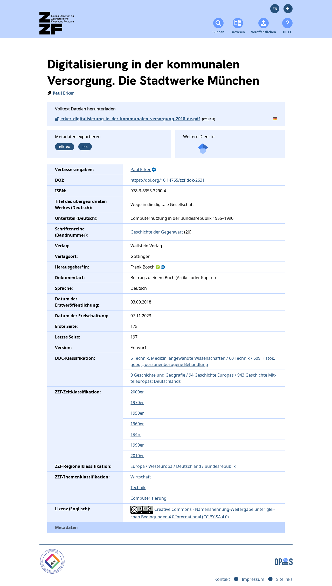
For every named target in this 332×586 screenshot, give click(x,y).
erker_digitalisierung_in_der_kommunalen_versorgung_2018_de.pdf (130, 119)
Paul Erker (63, 93)
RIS (85, 146)
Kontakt (222, 579)
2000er (137, 392)
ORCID (158, 267)
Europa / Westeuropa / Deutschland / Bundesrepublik (183, 466)
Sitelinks (284, 579)
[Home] (61, 25)
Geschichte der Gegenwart (156, 232)
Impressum (253, 579)
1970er (137, 402)
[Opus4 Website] (284, 561)
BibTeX (64, 146)
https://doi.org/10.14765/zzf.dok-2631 (167, 180)
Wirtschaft (140, 477)
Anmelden (288, 8)
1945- (135, 434)
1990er (137, 445)
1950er (137, 413)
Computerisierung (148, 498)
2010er (137, 455)
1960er (137, 424)
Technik (138, 487)
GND (154, 169)
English (274, 8)
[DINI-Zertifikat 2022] (52, 561)
